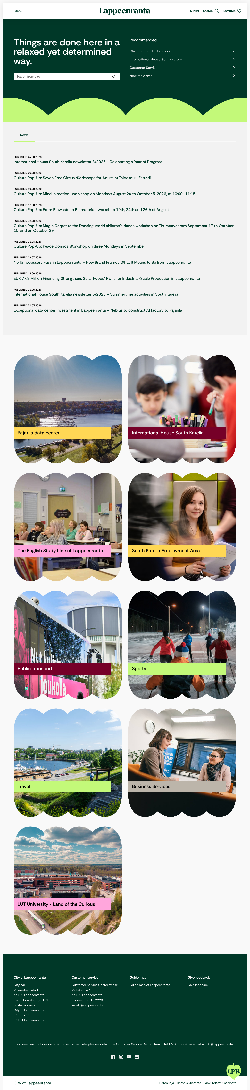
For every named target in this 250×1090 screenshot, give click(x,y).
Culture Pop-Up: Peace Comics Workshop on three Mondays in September (79, 246)
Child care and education (150, 51)
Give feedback (198, 985)
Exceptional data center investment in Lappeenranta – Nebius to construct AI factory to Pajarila (98, 310)
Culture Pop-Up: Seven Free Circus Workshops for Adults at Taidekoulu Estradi (82, 177)
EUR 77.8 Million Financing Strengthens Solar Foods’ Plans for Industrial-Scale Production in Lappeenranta (107, 278)
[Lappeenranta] (125, 11)
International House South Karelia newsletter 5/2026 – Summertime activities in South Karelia (96, 294)
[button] (211, 10)
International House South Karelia (156, 59)
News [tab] (24, 135)
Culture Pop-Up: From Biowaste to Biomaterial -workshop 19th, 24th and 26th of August (91, 209)
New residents (141, 76)
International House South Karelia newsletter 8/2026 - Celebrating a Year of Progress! (89, 161)
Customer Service (144, 67)
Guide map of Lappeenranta (150, 985)
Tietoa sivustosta (188, 1083)
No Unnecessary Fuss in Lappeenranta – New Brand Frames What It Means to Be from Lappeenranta (102, 262)
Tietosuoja (166, 1083)
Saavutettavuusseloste (220, 1083)
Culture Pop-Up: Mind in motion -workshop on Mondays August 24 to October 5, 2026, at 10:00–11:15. (105, 193)
